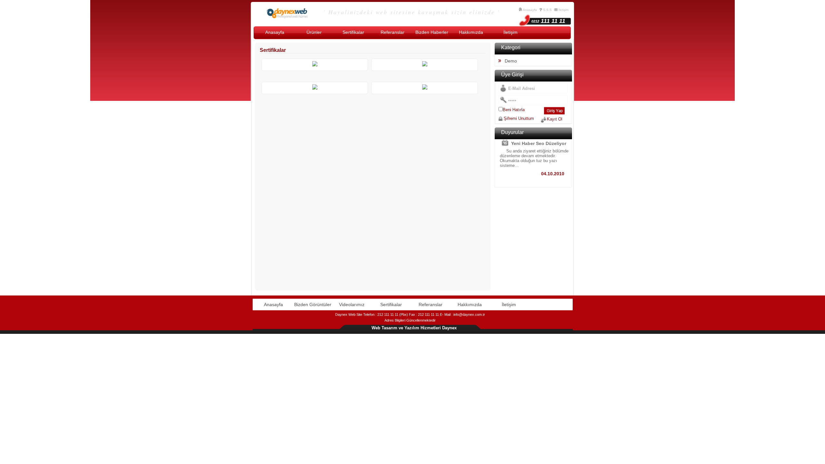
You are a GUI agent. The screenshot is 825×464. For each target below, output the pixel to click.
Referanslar (392, 32)
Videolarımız (351, 304)
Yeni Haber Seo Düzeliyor (538, 143)
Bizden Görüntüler (312, 304)
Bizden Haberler (431, 32)
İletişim (563, 10)
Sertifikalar (353, 32)
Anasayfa (530, 10)
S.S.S (547, 10)
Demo (511, 60)
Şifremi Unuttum (519, 118)
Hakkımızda (471, 32)
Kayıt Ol (554, 119)
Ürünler (314, 32)
